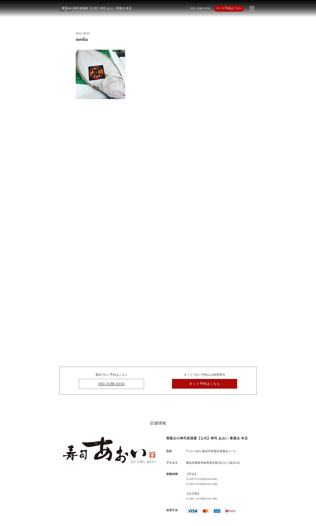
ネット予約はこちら (228, 8)
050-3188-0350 (200, 8)
